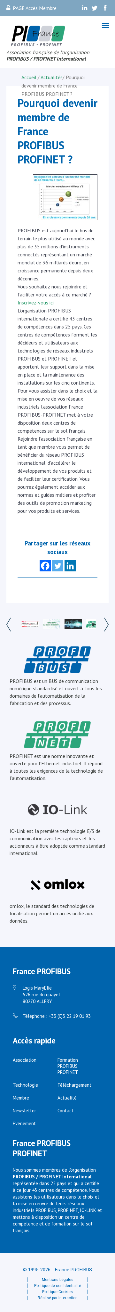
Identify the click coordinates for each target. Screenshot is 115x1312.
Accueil (29, 77)
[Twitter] (57, 565)
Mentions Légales (57, 1279)
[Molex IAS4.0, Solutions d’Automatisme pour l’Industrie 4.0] (30, 624)
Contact (65, 1111)
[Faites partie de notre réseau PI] (51, 624)
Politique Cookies (57, 1292)
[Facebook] (45, 565)
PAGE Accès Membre (35, 8)
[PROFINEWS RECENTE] (73, 624)
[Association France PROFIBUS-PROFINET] (38, 36)
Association (24, 1060)
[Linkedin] (70, 565)
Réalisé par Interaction (58, 1298)
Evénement (24, 1123)
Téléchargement (74, 1085)
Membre (21, 1098)
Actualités (52, 77)
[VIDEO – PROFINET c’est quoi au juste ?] (94, 624)
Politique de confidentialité (57, 1285)
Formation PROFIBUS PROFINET (67, 1066)
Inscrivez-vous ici (36, 302)
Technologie (25, 1085)
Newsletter (24, 1111)
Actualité (67, 1098)
